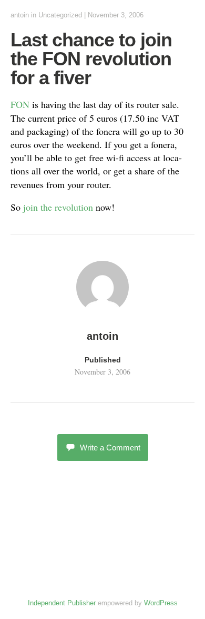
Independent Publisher (62, 603)
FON (20, 104)
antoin (20, 15)
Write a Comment (110, 447)
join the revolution (58, 207)
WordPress (161, 603)
